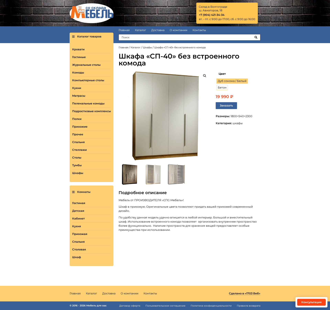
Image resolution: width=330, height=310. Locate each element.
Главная (124, 30)
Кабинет (78, 218)
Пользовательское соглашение (165, 305)
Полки (76, 119)
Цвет (222, 73)
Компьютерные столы (88, 80)
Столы (76, 157)
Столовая (79, 249)
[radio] (232, 81)
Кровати (78, 49)
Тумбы (77, 165)
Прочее (77, 134)
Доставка (157, 30)
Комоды (78, 72)
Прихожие (79, 126)
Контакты (199, 30)
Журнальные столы (86, 64)
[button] (81, 192)
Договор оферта (129, 305)
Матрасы (78, 95)
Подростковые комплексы (91, 111)
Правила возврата (248, 305)
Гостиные (79, 57)
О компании (178, 30)
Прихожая (79, 234)
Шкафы (77, 173)
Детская (78, 210)
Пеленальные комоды (88, 103)
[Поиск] (256, 37)
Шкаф (76, 257)
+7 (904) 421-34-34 (211, 14)
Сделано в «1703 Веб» (244, 293)
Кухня (76, 226)
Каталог (140, 30)
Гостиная (78, 203)
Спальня (78, 142)
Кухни (76, 88)
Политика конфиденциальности (211, 305)
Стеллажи (79, 149)
